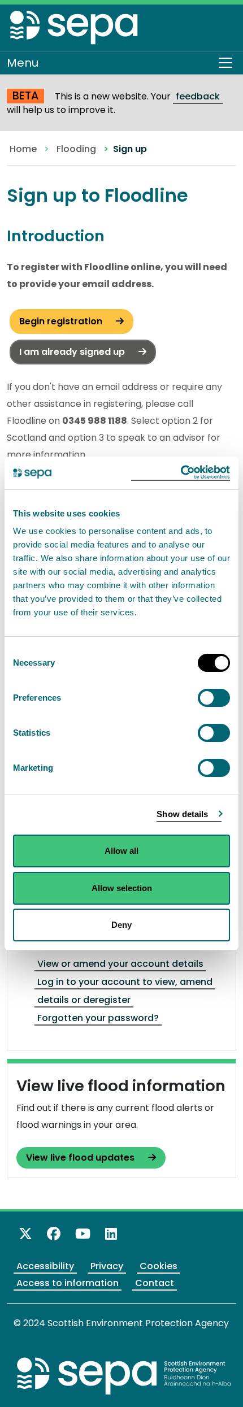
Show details (182, 814)
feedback (198, 96)
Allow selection (122, 888)
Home (23, 148)
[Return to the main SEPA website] (124, 1375)
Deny (121, 925)
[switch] (214, 698)
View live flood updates (81, 1157)
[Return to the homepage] (74, 29)
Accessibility (45, 1266)
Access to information (67, 1282)
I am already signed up (73, 351)
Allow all (121, 851)
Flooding (76, 148)
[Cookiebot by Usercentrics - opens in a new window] (180, 473)
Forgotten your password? (98, 1017)
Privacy (106, 1266)
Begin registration (62, 321)
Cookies (158, 1266)
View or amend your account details (120, 963)
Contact (154, 1282)
